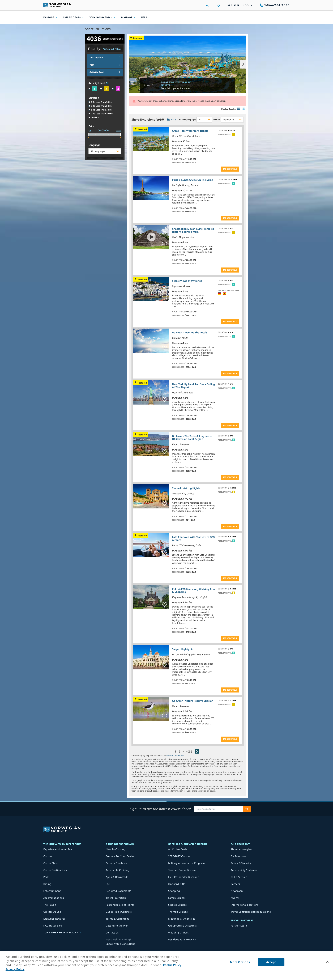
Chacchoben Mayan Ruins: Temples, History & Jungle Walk (193, 230)
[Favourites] (218, 5)
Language (94, 145)
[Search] (207, 5)
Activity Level (96, 83)
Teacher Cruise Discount (183, 870)
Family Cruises (177, 897)
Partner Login (239, 925)
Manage (127, 17)
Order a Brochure (116, 863)
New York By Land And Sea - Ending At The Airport (193, 386)
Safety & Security (241, 863)
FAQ (108, 884)
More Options (240, 962)
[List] (243, 108)
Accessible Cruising (117, 870)
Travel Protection (116, 897)
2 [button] (233, 134)
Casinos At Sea (52, 911)
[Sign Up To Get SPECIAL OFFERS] (247, 809)
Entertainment (52, 891)
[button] (107, 83)
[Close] (327, 962)
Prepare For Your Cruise (120, 856)
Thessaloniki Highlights (186, 488)
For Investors (238, 856)
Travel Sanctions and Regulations (251, 911)
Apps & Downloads (117, 877)
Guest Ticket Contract (118, 911)
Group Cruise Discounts (182, 925)
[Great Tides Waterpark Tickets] (187, 64)
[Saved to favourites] (164, 146)
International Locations (245, 904)
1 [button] (233, 183)
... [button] (181, 153)
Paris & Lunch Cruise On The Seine (192, 179)
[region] (166, 962)
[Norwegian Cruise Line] (57, 5)
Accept (271, 962)
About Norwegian (241, 849)
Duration (93, 97)
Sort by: (216, 119)
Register (234, 5)
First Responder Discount (183, 877)
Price (91, 126)
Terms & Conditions (175, 755)
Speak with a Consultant (120, 943)
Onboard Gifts (176, 884)
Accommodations (53, 897)
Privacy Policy (15, 969)
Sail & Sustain (239, 877)
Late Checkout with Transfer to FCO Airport (193, 538)
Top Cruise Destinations (60, 932)
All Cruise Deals (177, 849)
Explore (48, 17)
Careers (235, 884)
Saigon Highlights (182, 649)
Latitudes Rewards (54, 918)
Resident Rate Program (182, 939)
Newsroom (237, 891)
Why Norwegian (101, 17)
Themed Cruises (178, 911)
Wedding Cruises (178, 932)
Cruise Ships (50, 863)
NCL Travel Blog (52, 925)
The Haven (49, 904)
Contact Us (112, 932)
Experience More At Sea (57, 849)
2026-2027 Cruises (179, 856)
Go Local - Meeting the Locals (189, 332)
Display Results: (228, 109)
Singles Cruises (177, 904)
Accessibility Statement (245, 870)
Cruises (47, 856)
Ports (46, 877)
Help (144, 17)
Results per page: (187, 119)
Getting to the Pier (117, 925)
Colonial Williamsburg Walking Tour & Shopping (193, 590)
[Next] (197, 751)
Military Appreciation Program (186, 863)
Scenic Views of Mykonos (187, 280)
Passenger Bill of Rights (120, 904)
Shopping (174, 891)
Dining (47, 884)
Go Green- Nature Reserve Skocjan (192, 700)
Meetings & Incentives (181, 918)
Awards (235, 897)
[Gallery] (238, 108)
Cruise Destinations (55, 870)
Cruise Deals (72, 17)
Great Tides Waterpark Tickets (176, 84)
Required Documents (118, 891)
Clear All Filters (113, 49)
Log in (248, 5)
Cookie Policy (172, 965)
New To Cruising (116, 849)
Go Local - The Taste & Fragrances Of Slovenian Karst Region (192, 437)
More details (230, 169)
